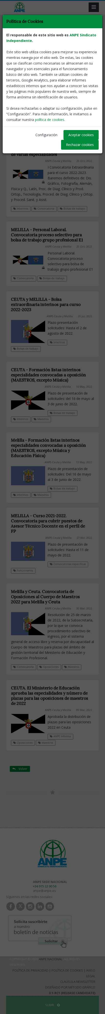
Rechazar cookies (80, 144)
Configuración (46, 134)
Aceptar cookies (81, 134)
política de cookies (49, 119)
